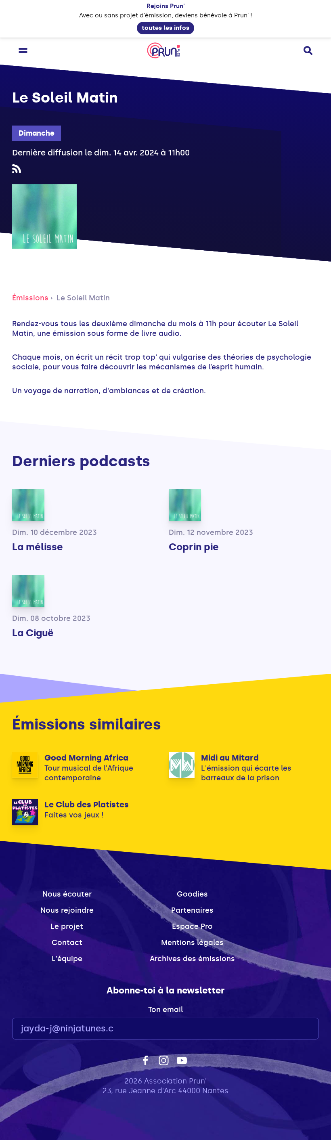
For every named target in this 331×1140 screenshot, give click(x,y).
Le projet (66, 926)
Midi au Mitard (230, 758)
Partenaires (192, 910)
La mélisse (37, 547)
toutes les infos (165, 27)
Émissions (30, 297)
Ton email (165, 1009)
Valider (290, 1029)
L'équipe (67, 958)
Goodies (192, 894)
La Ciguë (33, 633)
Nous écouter (67, 894)
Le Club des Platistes (86, 804)
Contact (67, 942)
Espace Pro (192, 926)
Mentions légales (192, 942)
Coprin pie (194, 547)
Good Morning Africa (86, 758)
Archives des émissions (192, 958)
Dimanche (36, 133)
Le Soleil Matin (83, 297)
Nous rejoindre (67, 910)
